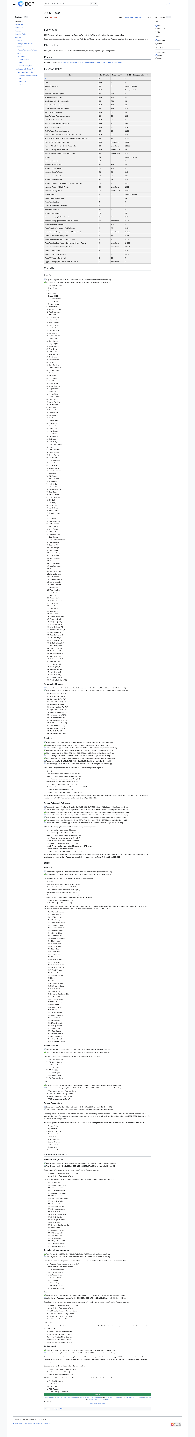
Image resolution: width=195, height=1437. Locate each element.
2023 (96, 1399)
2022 (92, 1399)
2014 (126, 1397)
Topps (56, 1409)
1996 (57, 1397)
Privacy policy (17, 1423)
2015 (130, 1397)
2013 (122, 1397)
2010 (111, 1397)
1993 (45, 1397)
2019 (145, 1397)
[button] (14, 4)
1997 (61, 1397)
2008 (61, 1409)
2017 (137, 1397)
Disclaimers (47, 1423)
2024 (100, 1399)
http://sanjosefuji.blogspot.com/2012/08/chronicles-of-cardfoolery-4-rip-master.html (90, 62)
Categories (48, 1409)
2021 (88, 1399)
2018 (141, 1397)
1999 (68, 1397)
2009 (107, 1397)
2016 (134, 1397)
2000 (72, 1397)
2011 (115, 1397)
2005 (92, 1397)
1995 (53, 1397)
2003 (84, 1397)
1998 (65, 1397)
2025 (103, 1399)
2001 (76, 1397)
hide (25, 17)
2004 (88, 1397)
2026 (107, 1399)
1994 (49, 1397)
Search (93, 4)
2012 (118, 1397)
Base (46, 79)
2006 (95, 1397)
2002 (80, 1397)
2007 (99, 1397)
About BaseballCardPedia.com (32, 1423)
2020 (149, 1397)
